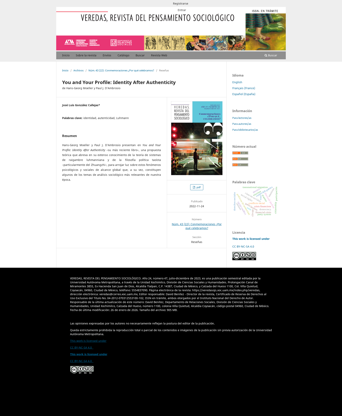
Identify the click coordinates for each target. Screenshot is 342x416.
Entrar (182, 10)
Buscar (140, 55)
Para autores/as (241, 124)
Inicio (65, 55)
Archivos (78, 70)
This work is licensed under (88, 341)
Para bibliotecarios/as (245, 129)
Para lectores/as (241, 118)
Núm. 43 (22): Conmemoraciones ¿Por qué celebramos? (121, 70)
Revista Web (159, 55)
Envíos (107, 55)
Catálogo (123, 55)
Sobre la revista (86, 55)
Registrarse (180, 3)
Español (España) (243, 94)
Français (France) (243, 88)
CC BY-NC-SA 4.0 (244, 246)
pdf (198, 187)
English (237, 82)
